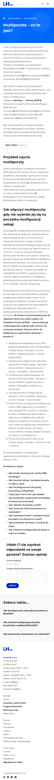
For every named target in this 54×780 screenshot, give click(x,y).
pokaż (22, 145)
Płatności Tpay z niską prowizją (16, 741)
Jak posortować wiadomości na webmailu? (26, 634)
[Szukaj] (42, 4)
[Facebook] (4, 777)
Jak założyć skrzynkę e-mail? (25, 505)
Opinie (6, 734)
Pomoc (6, 699)
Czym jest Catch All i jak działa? (27, 494)
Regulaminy (8, 759)
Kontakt (6, 696)
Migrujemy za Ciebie (13, 762)
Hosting (6, 731)
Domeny (7, 724)
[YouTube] (15, 777)
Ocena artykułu (13, 560)
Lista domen (8, 727)
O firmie (6, 751)
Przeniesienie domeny (13, 738)
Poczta (6, 720)
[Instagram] (12, 777)
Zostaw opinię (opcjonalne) (19, 568)
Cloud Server (8, 748)
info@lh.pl (14, 682)
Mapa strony (8, 713)
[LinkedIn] (8, 777)
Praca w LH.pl (9, 755)
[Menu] (48, 4)
